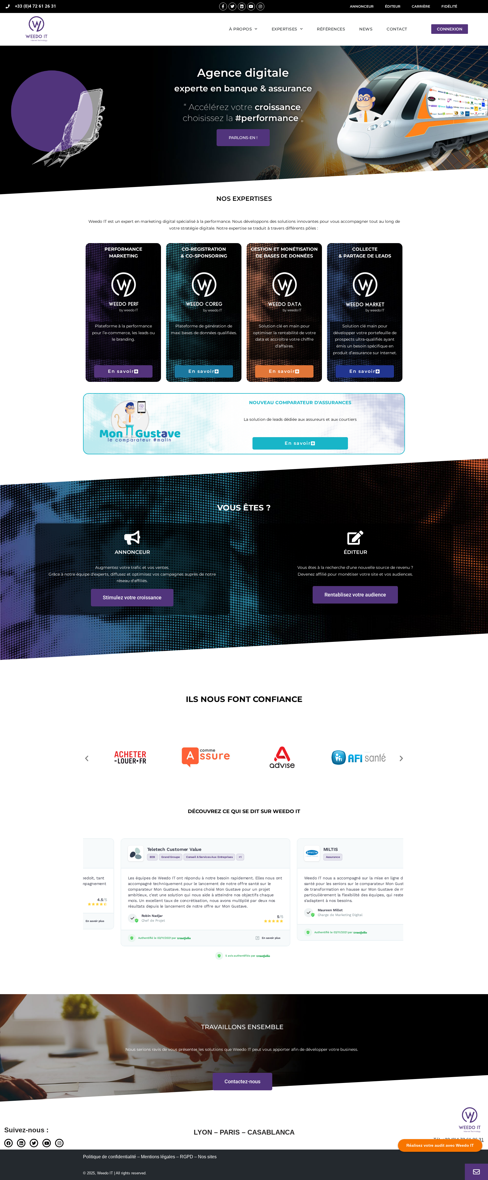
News (365, 29)
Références (331, 29)
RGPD (186, 1156)
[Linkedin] (242, 6)
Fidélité (449, 6)
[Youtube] (251, 6)
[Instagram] (260, 6)
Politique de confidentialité (109, 1156)
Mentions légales (158, 1156)
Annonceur (362, 6)
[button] (86, 758)
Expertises (284, 29)
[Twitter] (232, 6)
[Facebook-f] (223, 6)
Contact (397, 29)
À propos (240, 29)
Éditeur (392, 6)
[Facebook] (8, 1143)
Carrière (421, 6)
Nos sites (207, 1156)
